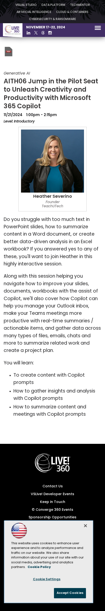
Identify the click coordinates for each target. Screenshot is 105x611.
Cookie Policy (39, 567)
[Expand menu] (98, 29)
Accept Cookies (70, 593)
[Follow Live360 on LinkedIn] (28, 32)
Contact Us (52, 486)
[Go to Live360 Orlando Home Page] (12, 36)
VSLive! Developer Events (52, 494)
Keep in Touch (52, 502)
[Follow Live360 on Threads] (43, 32)
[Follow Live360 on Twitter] (35, 32)
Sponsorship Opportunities (52, 517)
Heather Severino (52, 197)
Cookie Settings (47, 579)
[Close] (85, 525)
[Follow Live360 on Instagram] (50, 32)
